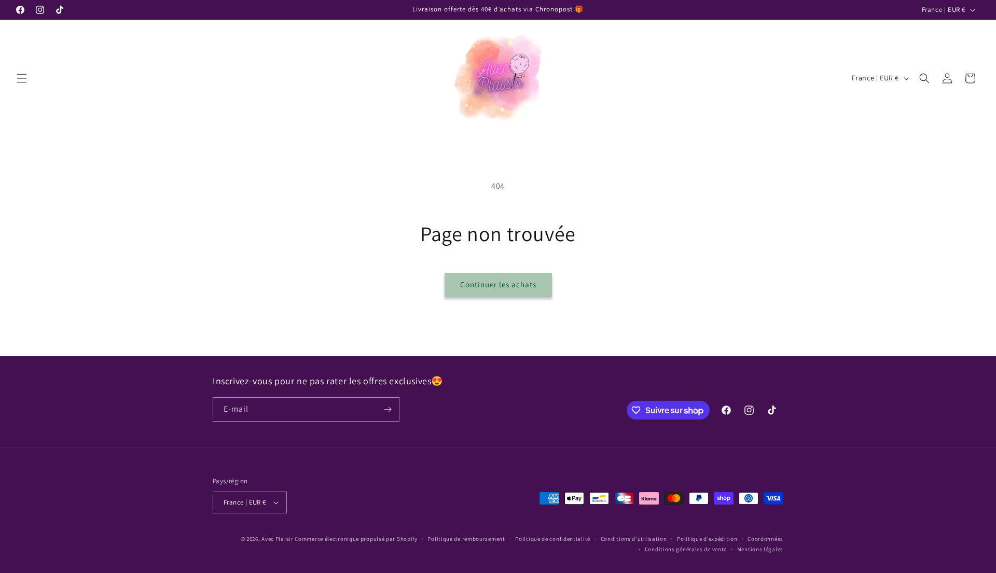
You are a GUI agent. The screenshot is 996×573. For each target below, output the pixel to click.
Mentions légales (760, 549)
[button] (21, 78)
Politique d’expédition (707, 538)
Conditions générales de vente (686, 549)
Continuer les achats (498, 284)
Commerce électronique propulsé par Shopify (356, 538)
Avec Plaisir (277, 538)
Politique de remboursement (466, 538)
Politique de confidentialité (552, 538)
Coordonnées (765, 538)
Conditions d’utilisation (634, 538)
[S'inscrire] (387, 409)
